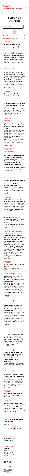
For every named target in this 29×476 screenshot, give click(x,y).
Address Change (8, 452)
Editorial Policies (8, 440)
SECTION (14, 35)
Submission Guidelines (10, 438)
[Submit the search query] (25, 27)
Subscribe (6, 450)
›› (20, 32)
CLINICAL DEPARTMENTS (14, 38)
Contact (6, 455)
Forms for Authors (9, 442)
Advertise (6, 448)
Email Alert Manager (9, 454)
